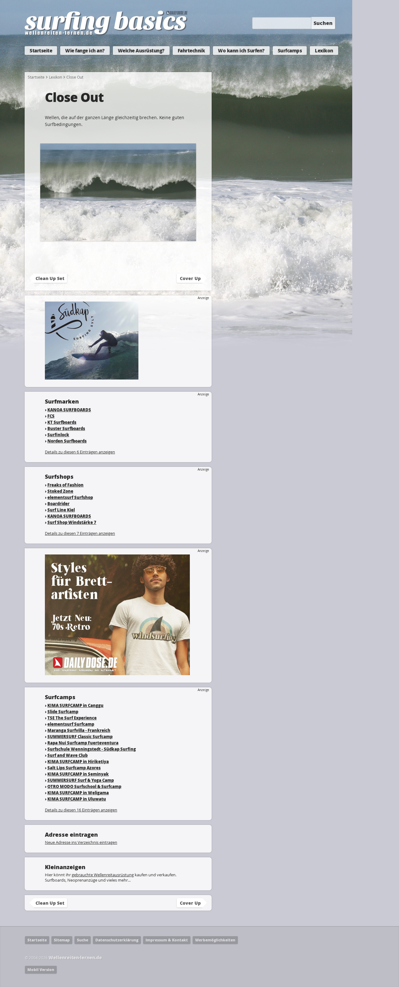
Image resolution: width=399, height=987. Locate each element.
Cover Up (190, 278)
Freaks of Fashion (65, 485)
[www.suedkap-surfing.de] (91, 376)
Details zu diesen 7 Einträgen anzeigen (80, 533)
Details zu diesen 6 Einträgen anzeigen (80, 452)
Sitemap (62, 940)
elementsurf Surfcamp (70, 724)
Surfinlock (58, 435)
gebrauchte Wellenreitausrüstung (103, 875)
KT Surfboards (61, 422)
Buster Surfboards (66, 428)
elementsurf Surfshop (70, 497)
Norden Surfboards (67, 441)
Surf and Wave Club (67, 755)
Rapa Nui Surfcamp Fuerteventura (82, 743)
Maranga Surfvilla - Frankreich (78, 730)
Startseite (41, 50)
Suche (82, 940)
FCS (51, 416)
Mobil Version (40, 969)
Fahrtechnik (191, 50)
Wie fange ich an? (85, 50)
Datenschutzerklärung (116, 940)
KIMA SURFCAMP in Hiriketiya (78, 761)
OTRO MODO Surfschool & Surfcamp (84, 786)
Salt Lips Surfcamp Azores (74, 768)
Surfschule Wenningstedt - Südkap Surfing (91, 749)
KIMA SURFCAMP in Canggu (75, 705)
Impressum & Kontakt (167, 940)
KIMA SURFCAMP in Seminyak (78, 774)
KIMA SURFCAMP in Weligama (78, 793)
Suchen (323, 23)
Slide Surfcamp (62, 711)
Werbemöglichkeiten (215, 940)
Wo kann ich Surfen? (241, 50)
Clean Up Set (50, 278)
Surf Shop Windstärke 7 (71, 522)
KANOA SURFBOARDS (69, 410)
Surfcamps (290, 50)
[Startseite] (106, 33)
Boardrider (58, 503)
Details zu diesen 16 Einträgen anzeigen (81, 810)
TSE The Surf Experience (72, 718)
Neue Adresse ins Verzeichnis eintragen (81, 842)
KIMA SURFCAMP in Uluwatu (76, 799)
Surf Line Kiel (61, 510)
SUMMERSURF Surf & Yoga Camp (80, 780)
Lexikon (324, 50)
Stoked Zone (60, 491)
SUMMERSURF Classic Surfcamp (80, 736)
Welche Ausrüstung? (141, 50)
